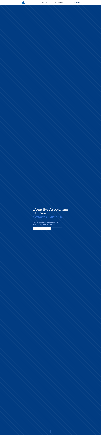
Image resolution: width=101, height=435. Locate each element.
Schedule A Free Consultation (42, 228)
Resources (54, 2)
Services (48, 2)
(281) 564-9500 (77, 2)
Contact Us (60, 2)
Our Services (57, 228)
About (43, 2)
